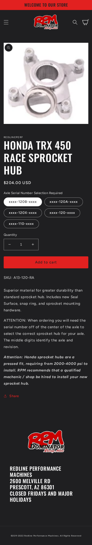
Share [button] (14, 396)
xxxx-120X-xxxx (23, 213)
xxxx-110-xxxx (21, 224)
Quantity (10, 235)
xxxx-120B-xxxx (23, 202)
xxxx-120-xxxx (62, 213)
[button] (6, 22)
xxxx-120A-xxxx (64, 202)
